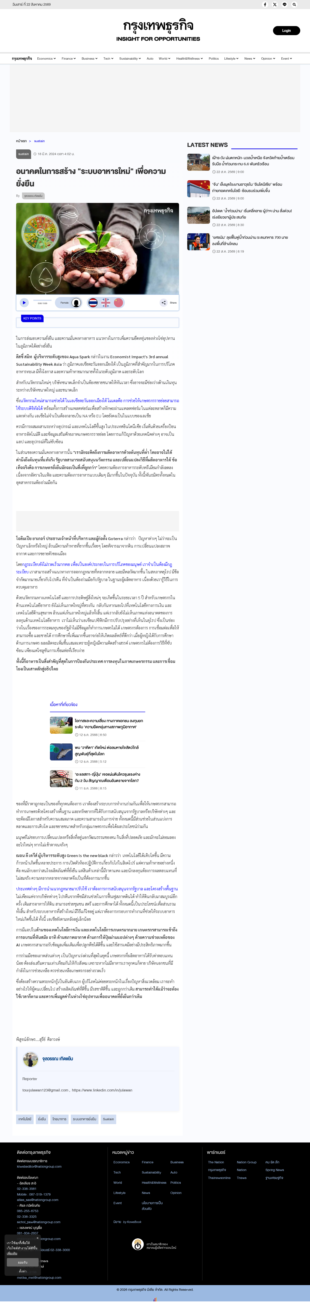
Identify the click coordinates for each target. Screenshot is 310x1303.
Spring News (275, 1170)
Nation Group (246, 1162)
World (163, 58)
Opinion (266, 58)
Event (285, 58)
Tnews (241, 1178)
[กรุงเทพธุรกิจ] (22, 58)
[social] (265, 4)
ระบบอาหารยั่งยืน (84, 1119)
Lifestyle (229, 58)
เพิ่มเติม (12, 1253)
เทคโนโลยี (24, 1119)
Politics (214, 58)
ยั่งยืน (42, 1119)
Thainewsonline (219, 1178)
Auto (150, 58)
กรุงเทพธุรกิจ (217, 1170)
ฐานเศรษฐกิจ (274, 1178)
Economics (45, 58)
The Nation (216, 1162)
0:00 (40, 303)
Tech (106, 58)
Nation (241, 1170)
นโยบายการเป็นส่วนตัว (152, 1206)
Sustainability (128, 58)
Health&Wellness (188, 58)
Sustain (108, 1119)
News (248, 58)
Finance (67, 58)
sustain (39, 141)
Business (88, 58)
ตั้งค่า (23, 1271)
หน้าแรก (21, 141)
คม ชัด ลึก (272, 1162)
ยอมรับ (22, 1262)
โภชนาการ (59, 1119)
